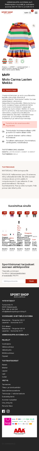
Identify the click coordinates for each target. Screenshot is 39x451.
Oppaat (5, 356)
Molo (15, 154)
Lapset (4, 371)
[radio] (3, 231)
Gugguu (4, 235)
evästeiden (8, 275)
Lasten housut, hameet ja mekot (13, 68)
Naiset (4, 365)
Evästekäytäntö (8, 397)
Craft (34, 240)
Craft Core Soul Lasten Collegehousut (34, 243)
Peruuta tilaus (7, 406)
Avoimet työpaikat (9, 400)
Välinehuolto (7, 350)
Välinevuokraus (8, 347)
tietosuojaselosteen (18, 273)
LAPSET (12, 67)
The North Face (19, 228)
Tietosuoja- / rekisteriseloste (13, 394)
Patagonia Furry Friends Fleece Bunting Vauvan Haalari (27, 240)
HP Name (2, 260)
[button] (34, 26)
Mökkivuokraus (8, 353)
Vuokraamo (6, 344)
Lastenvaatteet (22, 67)
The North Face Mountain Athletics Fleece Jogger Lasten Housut (19, 239)
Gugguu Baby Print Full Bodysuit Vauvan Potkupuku (4, 241)
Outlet (4, 377)
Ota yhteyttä (7, 403)
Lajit (3, 374)
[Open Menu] (36, 12)
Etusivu (4, 67)
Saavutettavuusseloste (11, 391)
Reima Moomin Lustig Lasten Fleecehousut (12, 243)
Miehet (5, 368)
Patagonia (27, 233)
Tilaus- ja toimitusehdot (11, 387)
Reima (12, 238)
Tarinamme (6, 384)
